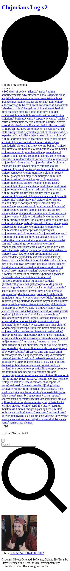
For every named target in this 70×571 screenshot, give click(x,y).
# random (61, 375)
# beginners (46, 108)
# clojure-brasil (57, 148)
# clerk (42, 125)
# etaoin (41, 270)
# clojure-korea (56, 186)
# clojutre (28, 236)
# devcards (28, 263)
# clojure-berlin (20, 148)
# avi (26, 105)
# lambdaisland (57, 317)
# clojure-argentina (30, 138)
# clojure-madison (33, 189)
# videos (47, 415)
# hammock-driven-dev (28, 290)
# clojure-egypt (20, 165)
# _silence (30, 91)
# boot (30, 111)
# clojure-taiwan (53, 216)
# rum (24, 388)
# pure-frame (29, 375)
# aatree (40, 91)
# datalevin (41, 257)
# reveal (26, 385)
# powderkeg (22, 368)
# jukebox (15, 314)
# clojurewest (46, 233)
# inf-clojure (59, 300)
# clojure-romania (20, 206)
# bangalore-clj (30, 108)
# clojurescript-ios (26, 230)
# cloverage (40, 236)
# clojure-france (58, 169)
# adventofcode (29, 94)
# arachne (54, 98)
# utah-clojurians (32, 415)
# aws (32, 105)
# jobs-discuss (38, 311)
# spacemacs (34, 395)
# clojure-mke (41, 192)
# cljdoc (37, 132)
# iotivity (21, 307)
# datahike (29, 257)
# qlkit (45, 375)
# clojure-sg (43, 209)
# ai (40, 94)
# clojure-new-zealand (38, 196)
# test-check (56, 402)
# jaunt (49, 307)
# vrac (62, 415)
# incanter (34, 300)
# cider (15, 125)
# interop (46, 304)
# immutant (59, 297)
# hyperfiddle (44, 297)
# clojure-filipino (19, 169)
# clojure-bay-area (25, 145)
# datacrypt (16, 257)
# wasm (14, 419)
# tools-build (53, 409)
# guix (10, 290)
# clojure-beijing (45, 145)
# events (19, 273)
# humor (17, 297)
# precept (49, 368)
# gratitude (58, 287)
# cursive (56, 250)
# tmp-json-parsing (35, 409)
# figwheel (56, 273)
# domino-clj (14, 267)
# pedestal (38, 358)
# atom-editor (54, 101)
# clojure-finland (39, 169)
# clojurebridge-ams (28, 223)
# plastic (37, 361)
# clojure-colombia (28, 155)
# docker (59, 263)
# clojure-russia (40, 206)
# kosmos (42, 317)
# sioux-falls (49, 392)
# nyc (62, 348)
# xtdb (53, 419)
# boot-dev (40, 111)
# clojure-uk (26, 219)
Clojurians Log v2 (24, 7)
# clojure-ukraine (43, 219)
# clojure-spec (37, 213)
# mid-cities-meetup (54, 338)
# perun (57, 358)
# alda (60, 94)
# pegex (48, 358)
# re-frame (11, 378)
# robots (16, 388)
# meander (15, 334)
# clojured (61, 223)
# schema (33, 388)
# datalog (53, 257)
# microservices (34, 338)
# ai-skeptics (49, 94)
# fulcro (33, 277)
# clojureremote (52, 226)
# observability (14, 351)
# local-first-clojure (54, 324)
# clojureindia (35, 226)
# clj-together (13, 132)
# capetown (40, 118)
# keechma (52, 314)
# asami (19, 101)
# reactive (30, 378)
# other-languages (25, 355)
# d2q (13, 253)
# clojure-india (49, 179)
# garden (47, 280)
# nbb (27, 344)
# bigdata (11, 111)
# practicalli (37, 368)
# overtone (57, 355)
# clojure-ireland (31, 182)
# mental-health (16, 338)
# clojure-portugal (20, 203)
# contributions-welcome (39, 243)
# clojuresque (44, 230)
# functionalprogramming (26, 279)
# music (19, 344)
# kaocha (40, 314)
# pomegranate (29, 365)
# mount (52, 341)
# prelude (60, 368)
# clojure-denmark (19, 159)
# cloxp (51, 236)
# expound (43, 273)
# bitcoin (21, 111)
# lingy (15, 324)
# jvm (31, 314)
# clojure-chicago (49, 152)
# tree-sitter (39, 412)
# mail (51, 328)
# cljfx (46, 132)
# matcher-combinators (31, 331)
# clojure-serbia (27, 209)
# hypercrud (29, 297)
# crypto (40, 250)
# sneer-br (21, 395)
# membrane (43, 334)
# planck (27, 361)
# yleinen (27, 422)
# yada (61, 419)
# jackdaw (39, 307)
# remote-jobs (39, 382)
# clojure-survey (55, 213)
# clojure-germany (32, 172)
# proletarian (37, 371)
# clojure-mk (25, 192)
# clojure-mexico (53, 189)
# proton (49, 371)
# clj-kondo (31, 128)
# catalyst (60, 118)
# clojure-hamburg (34, 176)
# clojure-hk (52, 176)
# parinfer (15, 358)
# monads (42, 341)
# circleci (24, 125)
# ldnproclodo (18, 321)
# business (19, 118)
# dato (26, 260)
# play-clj (47, 361)
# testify (45, 405)
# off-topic (29, 351)
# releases (25, 382)
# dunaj (33, 267)
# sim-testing (34, 392)
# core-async (35, 246)
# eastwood (44, 267)
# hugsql (56, 294)
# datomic (36, 260)
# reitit (15, 382)
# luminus (33, 328)
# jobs (26, 311)
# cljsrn (39, 135)
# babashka (59, 105)
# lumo (43, 328)
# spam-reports (50, 395)
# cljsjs (31, 135)
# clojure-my (17, 196)
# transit (28, 412)
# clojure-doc (22, 162)
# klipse (32, 317)
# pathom (26, 358)
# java (56, 307)
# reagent (61, 378)
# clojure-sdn (56, 206)
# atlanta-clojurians (35, 101)
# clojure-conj (47, 155)
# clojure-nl (58, 196)
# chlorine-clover (54, 121)
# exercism (30, 273)
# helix (46, 290)
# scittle (48, 388)
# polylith (15, 365)
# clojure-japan (24, 186)
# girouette (21, 284)
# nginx (19, 348)
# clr (58, 236)
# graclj (36, 287)
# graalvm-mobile (21, 287)
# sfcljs (57, 388)
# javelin (18, 311)
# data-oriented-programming (33, 253)
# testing (55, 405)
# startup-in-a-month (26, 402)
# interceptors (33, 304)
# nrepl (28, 348)
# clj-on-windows (48, 128)
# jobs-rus (52, 311)
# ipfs (30, 307)
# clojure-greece (52, 172)
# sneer (11, 395)
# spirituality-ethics (53, 398)
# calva (29, 118)
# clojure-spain (20, 213)
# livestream (35, 324)
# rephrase (53, 382)
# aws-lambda (44, 105)
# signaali (21, 392)
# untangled (16, 415)
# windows (42, 419)
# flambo (23, 277)
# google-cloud (42, 284)
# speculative (34, 398)
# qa (39, 375)
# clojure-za (60, 219)
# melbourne (28, 334)
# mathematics (52, 331)
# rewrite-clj (38, 385)
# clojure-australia (18, 142)
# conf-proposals (54, 240)
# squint (9, 402)
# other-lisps (43, 355)
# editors (56, 267)
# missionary (28, 341)
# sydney (43, 402)
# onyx (11, 355)
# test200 (24, 405)
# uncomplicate (55, 412)
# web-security (27, 419)
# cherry (27, 121)
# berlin (57, 108)
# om (39, 351)
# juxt (24, 314)
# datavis (18, 260)
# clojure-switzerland (31, 216)
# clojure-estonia (38, 165)
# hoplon (46, 294)
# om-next (48, 351)
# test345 (35, 405)
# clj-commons (54, 125)
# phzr (18, 361)
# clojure (59, 135)
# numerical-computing (45, 348)
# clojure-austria (38, 142)
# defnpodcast (50, 260)
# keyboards (20, 317)
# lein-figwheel (35, 321)
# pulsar (16, 375)
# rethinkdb (14, 385)
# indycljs (46, 300)
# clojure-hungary (30, 179)
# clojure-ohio (42, 199)
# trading (18, 412)
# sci (41, 388)
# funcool (43, 277)
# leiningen (50, 321)
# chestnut (38, 121)
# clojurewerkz (29, 233)
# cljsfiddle (20, 135)
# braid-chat (20, 115)
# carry (51, 118)
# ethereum (52, 270)
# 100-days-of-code (12, 91)
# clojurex (60, 233)
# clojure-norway (24, 199)
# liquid (23, 324)
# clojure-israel (49, 182)
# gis (30, 284)
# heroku (55, 290)
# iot (13, 307)
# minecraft (14, 341)
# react (21, 378)
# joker (62, 311)
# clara (34, 125)
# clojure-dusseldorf (42, 162)
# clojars (49, 135)
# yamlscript (14, 422)
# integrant (19, 304)
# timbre (19, 409)
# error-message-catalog (23, 270)
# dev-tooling (14, 263)
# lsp (25, 328)
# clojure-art (48, 138)
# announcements (39, 98)
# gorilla (55, 284)
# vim (55, 415)
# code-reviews (20, 240)
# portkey (53, 365)
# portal (42, 365)
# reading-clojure (46, 378)
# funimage (35, 280)
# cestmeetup (14, 121)
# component (36, 240)
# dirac (50, 263)
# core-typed (16, 250)
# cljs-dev (55, 132)
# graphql (46, 287)
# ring (48, 385)
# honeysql (34, 294)
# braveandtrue (35, 115)
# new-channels (40, 344)
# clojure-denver (39, 159)
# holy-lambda (19, 294)
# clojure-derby (58, 159)
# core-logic (50, 246)
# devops (40, 263)
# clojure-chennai (29, 152)
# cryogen (29, 250)
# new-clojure (58, 344)
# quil (52, 375)
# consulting (17, 243)
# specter (22, 398)
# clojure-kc (40, 186)
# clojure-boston (38, 148)
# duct (25, 267)
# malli (14, 331)
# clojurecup (47, 223)
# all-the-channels (18, 98)
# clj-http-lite (17, 128)
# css (48, 250)
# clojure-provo (39, 203)
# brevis (49, 115)
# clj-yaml (27, 132)
